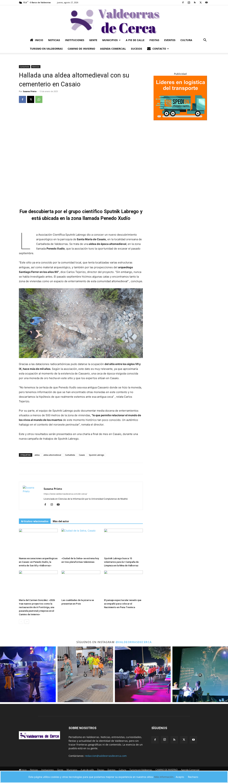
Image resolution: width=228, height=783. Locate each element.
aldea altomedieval (52, 455)
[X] (200, 2)
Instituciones (74, 40)
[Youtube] (206, 2)
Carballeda (24, 66)
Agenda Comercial (113, 48)
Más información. (164, 776)
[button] (205, 40)
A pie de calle (135, 40)
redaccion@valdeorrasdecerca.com (106, 755)
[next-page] (27, 621)
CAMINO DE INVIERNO (81, 48)
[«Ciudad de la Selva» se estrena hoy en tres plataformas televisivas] (80, 542)
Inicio (39, 40)
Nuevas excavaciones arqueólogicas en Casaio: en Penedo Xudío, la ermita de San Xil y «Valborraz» (38, 562)
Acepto (180, 776)
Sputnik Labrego (96, 455)
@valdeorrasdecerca (134, 642)
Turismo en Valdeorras (46, 48)
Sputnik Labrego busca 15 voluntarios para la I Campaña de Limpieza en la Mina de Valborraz (121, 562)
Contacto (159, 48)
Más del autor (61, 521)
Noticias (54, 40)
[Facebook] (183, 2)
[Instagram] (188, 2)
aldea (37, 455)
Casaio (82, 455)
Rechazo (193, 776)
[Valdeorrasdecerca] (114, 20)
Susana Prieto (30, 91)
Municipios (110, 40)
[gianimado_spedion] (180, 119)
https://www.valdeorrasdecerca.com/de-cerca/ (65, 494)
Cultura (186, 40)
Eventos (169, 40)
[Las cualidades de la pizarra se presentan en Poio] (80, 583)
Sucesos (136, 48)
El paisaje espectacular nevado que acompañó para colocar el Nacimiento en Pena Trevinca (122, 604)
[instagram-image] (28, 674)
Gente (93, 40)
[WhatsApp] (38, 99)
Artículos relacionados (34, 521)
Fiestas (154, 40)
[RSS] (194, 2)
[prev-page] (21, 621)
